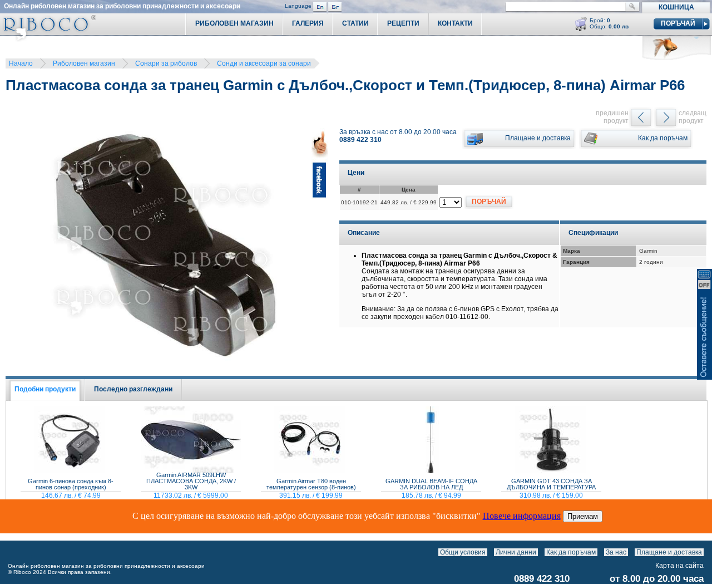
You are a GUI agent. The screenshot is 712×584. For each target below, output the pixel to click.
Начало (21, 63)
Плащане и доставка (669, 552)
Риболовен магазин (84, 63)
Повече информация (522, 516)
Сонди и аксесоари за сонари (264, 63)
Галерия (308, 23)
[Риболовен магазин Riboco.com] (48, 38)
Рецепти (403, 23)
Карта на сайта (679, 566)
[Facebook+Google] (320, 251)
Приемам (582, 516)
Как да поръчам (571, 552)
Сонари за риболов (166, 63)
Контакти (455, 23)
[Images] (706, 552)
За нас (616, 552)
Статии (355, 23)
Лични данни (516, 552)
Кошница (676, 7)
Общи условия (463, 552)
